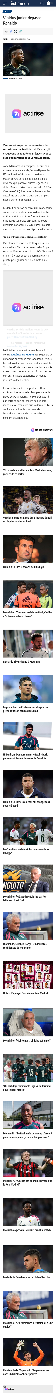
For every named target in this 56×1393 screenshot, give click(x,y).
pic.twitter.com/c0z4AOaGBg (22, 337)
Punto (5, 39)
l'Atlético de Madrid (22, 354)
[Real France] (20, 3)
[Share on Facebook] (11, 31)
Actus (7, 11)
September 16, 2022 (17, 346)
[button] (5, 3)
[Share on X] (15, 31)
